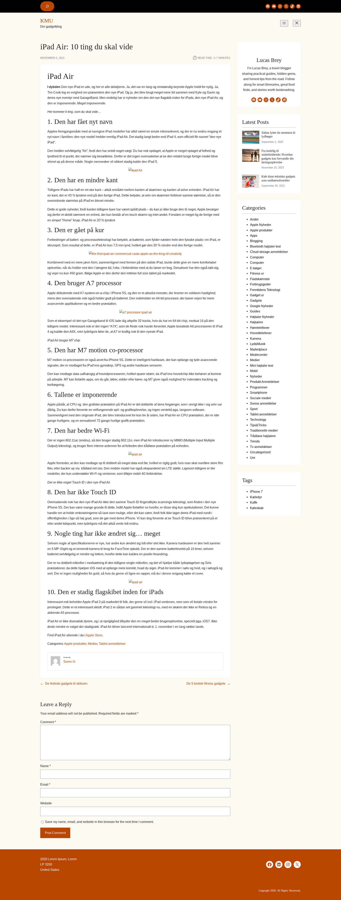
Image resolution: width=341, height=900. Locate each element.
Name (45, 766)
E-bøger (255, 268)
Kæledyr (256, 497)
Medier (92, 643)
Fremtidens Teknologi (265, 290)
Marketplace (258, 349)
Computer (257, 257)
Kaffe (253, 502)
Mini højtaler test (261, 365)
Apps (253, 235)
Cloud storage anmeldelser (269, 251)
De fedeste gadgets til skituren (66, 683)
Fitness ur (257, 273)
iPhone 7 (256, 491)
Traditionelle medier (264, 430)
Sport (254, 409)
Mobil (254, 371)
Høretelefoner (259, 327)
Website (46, 803)
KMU (46, 21)
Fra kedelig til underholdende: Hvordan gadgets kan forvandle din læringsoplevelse (277, 156)
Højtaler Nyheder (262, 317)
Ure (252, 457)
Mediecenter (258, 354)
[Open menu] (284, 23)
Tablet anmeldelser (112, 643)
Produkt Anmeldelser (264, 381)
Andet (254, 219)
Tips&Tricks (258, 425)
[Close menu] (297, 23)
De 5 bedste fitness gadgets (205, 683)
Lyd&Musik (257, 344)
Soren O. (69, 661)
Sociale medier (260, 398)
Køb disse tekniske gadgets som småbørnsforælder (278, 178)
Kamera (255, 338)
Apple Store (94, 635)
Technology (258, 419)
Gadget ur (257, 295)
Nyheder (256, 376)
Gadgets (256, 300)
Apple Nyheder (260, 224)
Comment (48, 722)
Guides (255, 311)
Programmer (258, 387)
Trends (255, 441)
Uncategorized (260, 452)
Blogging (256, 241)
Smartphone (258, 392)
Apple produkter (75, 643)
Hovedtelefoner (261, 333)
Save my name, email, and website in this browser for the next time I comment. (99, 821)
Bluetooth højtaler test (265, 246)
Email (45, 784)
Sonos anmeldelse (263, 403)
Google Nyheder (261, 306)
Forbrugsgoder (260, 284)
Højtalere (256, 322)
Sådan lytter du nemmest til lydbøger (278, 134)
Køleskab (256, 508)
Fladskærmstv (260, 279)
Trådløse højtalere (263, 436)
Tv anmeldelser (261, 447)
